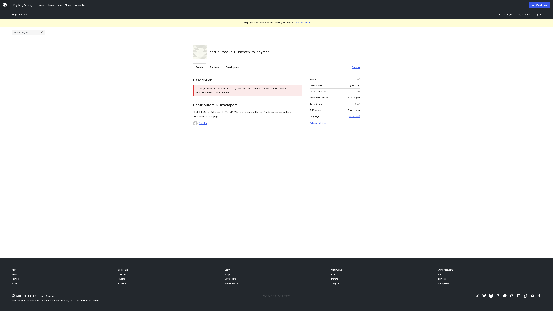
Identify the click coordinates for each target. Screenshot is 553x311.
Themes (122, 274)
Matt (440, 274)
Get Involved (337, 270)
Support (356, 67)
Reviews (214, 67)
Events (334, 274)
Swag (335, 283)
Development (233, 67)
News (14, 274)
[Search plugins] (42, 32)
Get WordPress (539, 5)
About (14, 270)
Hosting (15, 279)
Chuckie (203, 123)
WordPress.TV (231, 283)
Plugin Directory (19, 14)
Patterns (122, 283)
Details (199, 67)
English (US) (354, 116)
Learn (227, 270)
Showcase (123, 270)
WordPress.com (445, 270)
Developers (230, 279)
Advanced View (318, 123)
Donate (334, 279)
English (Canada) (46, 296)
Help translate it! (302, 22)
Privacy (15, 283)
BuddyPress (443, 283)
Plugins (121, 279)
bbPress (442, 279)
